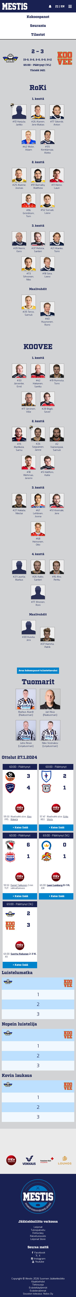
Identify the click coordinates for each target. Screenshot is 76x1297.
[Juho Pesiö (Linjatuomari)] (26, 730)
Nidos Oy (48, 1293)
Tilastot (38, 34)
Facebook (39, 1252)
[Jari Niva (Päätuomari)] (50, 699)
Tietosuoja (38, 1284)
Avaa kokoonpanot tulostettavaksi (38, 670)
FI (56, 6)
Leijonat (38, 1227)
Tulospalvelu (38, 1230)
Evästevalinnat (38, 1290)
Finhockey (38, 1233)
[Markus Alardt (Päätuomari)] (26, 699)
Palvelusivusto (38, 1236)
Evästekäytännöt (38, 1287)
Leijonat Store (38, 1239)
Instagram (39, 1258)
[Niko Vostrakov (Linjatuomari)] (50, 730)
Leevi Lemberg (55, 885)
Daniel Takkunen (19, 885)
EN (63, 6)
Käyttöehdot (38, 1281)
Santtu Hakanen (20, 954)
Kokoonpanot (38, 17)
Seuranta (38, 25)
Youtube (39, 1261)
